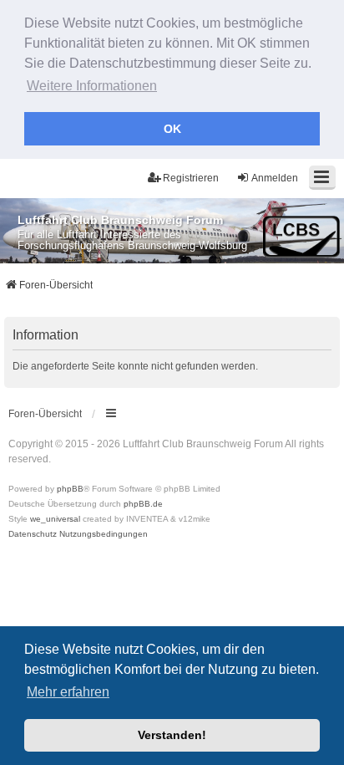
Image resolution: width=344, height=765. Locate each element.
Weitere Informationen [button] (92, 86)
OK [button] (172, 128)
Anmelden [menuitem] (274, 178)
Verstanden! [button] (172, 735)
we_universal (55, 518)
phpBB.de (143, 503)
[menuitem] (32, 534)
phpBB (70, 488)
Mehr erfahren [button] (68, 692)
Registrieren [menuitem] (191, 178)
